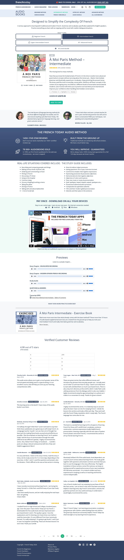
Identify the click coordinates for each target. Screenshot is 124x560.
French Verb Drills (60, 15)
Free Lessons (53, 7)
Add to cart (56, 102)
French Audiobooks (23, 7)
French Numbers (22, 551)
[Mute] (87, 269)
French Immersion (23, 555)
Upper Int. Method (79, 12)
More (73, 7)
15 (58, 536)
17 (67, 536)
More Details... (44, 325)
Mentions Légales (53, 549)
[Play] (32, 269)
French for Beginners (24, 549)
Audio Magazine (40, 7)
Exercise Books (39, 15)
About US (51, 545)
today (23, 2)
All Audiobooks (97, 15)
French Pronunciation (24, 553)
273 (63, 355)
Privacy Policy (52, 547)
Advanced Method (98, 12)
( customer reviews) (64, 68)
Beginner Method (40, 12)
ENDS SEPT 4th (103, 2)
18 (71, 536)
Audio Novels (77, 15)
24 (80, 536)
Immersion (66, 7)
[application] (62, 269)
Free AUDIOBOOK (100, 7)
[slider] (91, 268)
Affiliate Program (53, 551)
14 (53, 536)
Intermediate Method (61, 12)
